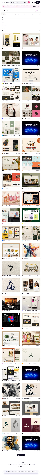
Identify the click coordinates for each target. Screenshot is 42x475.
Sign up (33, 2)
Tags (2, 17)
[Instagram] (21, 466)
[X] (18, 466)
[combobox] (17, 2)
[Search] (29, 2)
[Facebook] (20, 466)
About (30, 464)
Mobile (24, 14)
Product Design (34, 14)
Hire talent (14, 464)
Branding (14, 14)
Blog (27, 464)
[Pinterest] (23, 466)
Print (29, 14)
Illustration (19, 14)
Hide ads (34, 65)
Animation (8, 14)
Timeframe (3, 28)
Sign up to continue (21, 455)
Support (33, 464)
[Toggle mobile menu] (3, 2)
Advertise (38, 65)
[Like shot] (17, 48)
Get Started (34, 6)
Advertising (24, 464)
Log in (38, 2)
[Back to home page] (6, 2)
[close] (38, 6)
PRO (10, 83)
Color (2, 22)
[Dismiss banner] (37, 470)
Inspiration (19, 464)
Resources (38, 472)
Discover (3, 14)
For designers (9, 464)
